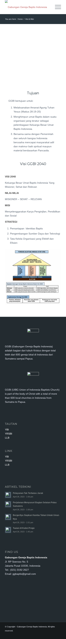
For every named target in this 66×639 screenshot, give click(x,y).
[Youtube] (58, 634)
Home (20, 19)
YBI (7, 429)
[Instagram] (53, 634)
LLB (7, 437)
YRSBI (8, 433)
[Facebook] (48, 634)
